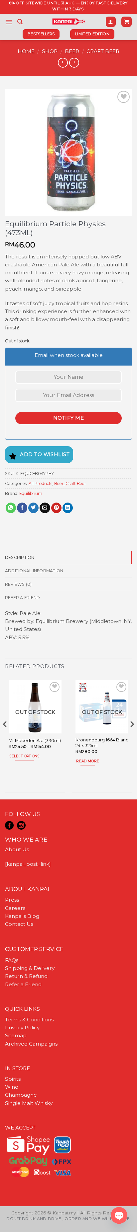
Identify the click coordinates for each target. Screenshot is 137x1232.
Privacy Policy (22, 1027)
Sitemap (16, 1035)
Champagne (21, 1095)
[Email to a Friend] (45, 508)
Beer (72, 51)
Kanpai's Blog (22, 916)
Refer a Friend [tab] (22, 597)
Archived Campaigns (31, 1044)
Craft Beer (102, 51)
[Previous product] (74, 63)
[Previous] (5, 737)
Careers (15, 908)
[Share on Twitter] (33, 508)
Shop (50, 51)
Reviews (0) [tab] (18, 584)
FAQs (11, 960)
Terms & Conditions (29, 1019)
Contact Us (19, 924)
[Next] (132, 737)
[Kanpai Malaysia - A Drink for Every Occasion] (68, 21)
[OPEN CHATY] (119, 1215)
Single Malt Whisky (29, 1103)
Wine (11, 1087)
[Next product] (63, 63)
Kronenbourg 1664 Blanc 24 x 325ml (101, 742)
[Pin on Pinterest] (56, 508)
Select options (24, 756)
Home (26, 51)
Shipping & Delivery (30, 968)
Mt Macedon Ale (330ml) (35, 740)
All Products (40, 483)
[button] (9, 22)
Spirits (13, 1079)
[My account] (111, 22)
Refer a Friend (23, 984)
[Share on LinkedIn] (68, 508)
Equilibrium (30, 493)
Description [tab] (20, 557)
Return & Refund (26, 976)
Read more (87, 761)
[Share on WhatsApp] (11, 508)
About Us (17, 849)
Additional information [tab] (34, 570)
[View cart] (126, 22)
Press (12, 900)
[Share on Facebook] (22, 508)
